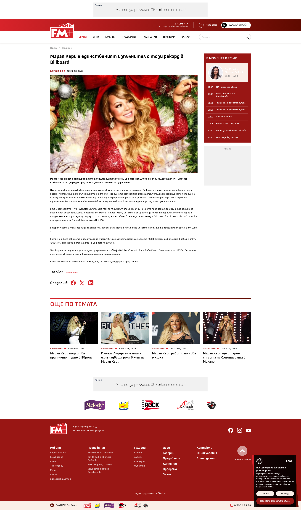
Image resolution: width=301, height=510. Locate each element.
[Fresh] (97, 505)
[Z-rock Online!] (123, 505)
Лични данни (206, 458)
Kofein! (138, 452)
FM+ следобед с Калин (100, 464)
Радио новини (58, 452)
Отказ (285, 493)
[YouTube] (248, 430)
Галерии (140, 448)
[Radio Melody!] (109, 505)
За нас (167, 474)
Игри (166, 448)
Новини (66, 48)
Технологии (56, 465)
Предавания (96, 448)
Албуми (138, 457)
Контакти (204, 448)
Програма (211, 25)
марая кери (72, 272)
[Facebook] (230, 430)
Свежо (54, 474)
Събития (139, 465)
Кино (53, 461)
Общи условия (207, 453)
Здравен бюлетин (60, 479)
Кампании (170, 464)
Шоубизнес (56, 71)
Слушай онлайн (238, 25)
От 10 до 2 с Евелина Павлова (99, 459)
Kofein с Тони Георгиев (100, 452)
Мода (53, 470)
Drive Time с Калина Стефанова (98, 471)
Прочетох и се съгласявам (275, 500)
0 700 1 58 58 (242, 505)
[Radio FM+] (87, 505)
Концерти (140, 461)
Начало (54, 48)
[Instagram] (239, 430)
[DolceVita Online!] (145, 505)
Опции (265, 493)
